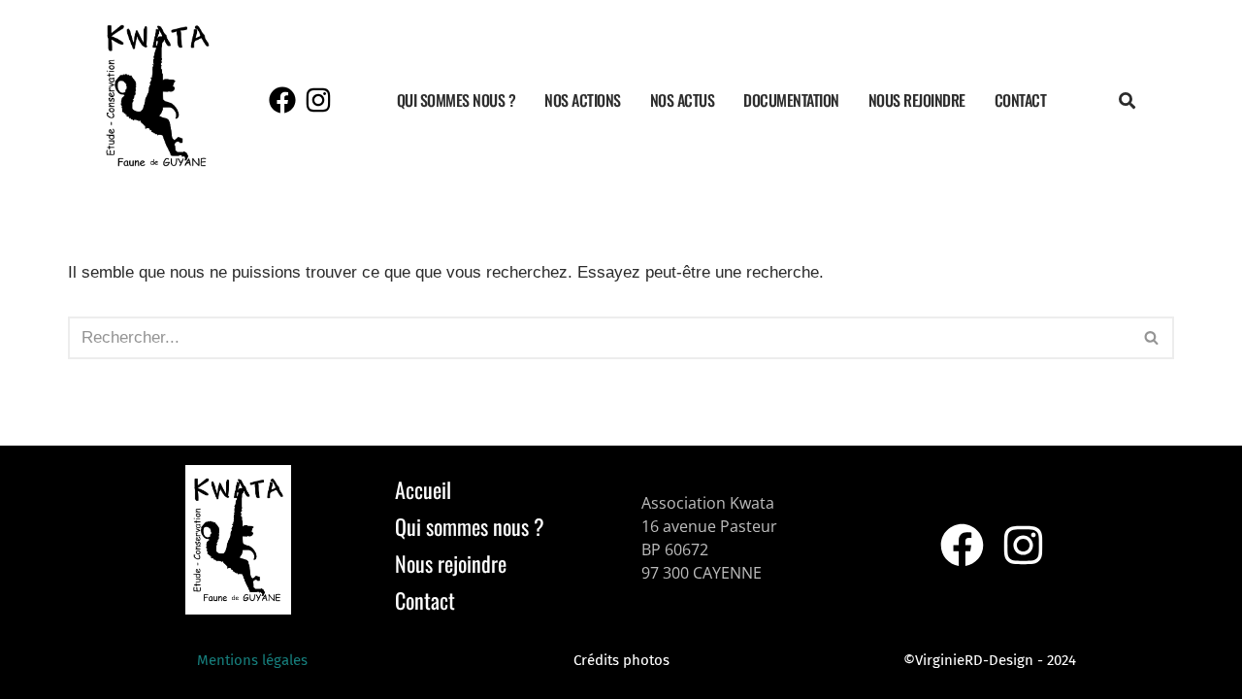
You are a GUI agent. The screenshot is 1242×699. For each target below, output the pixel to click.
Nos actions (582, 100)
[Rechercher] (1152, 337)
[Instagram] (318, 100)
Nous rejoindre (916, 100)
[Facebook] (282, 100)
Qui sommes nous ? (456, 100)
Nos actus (682, 100)
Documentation (791, 100)
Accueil (423, 489)
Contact (1021, 100)
